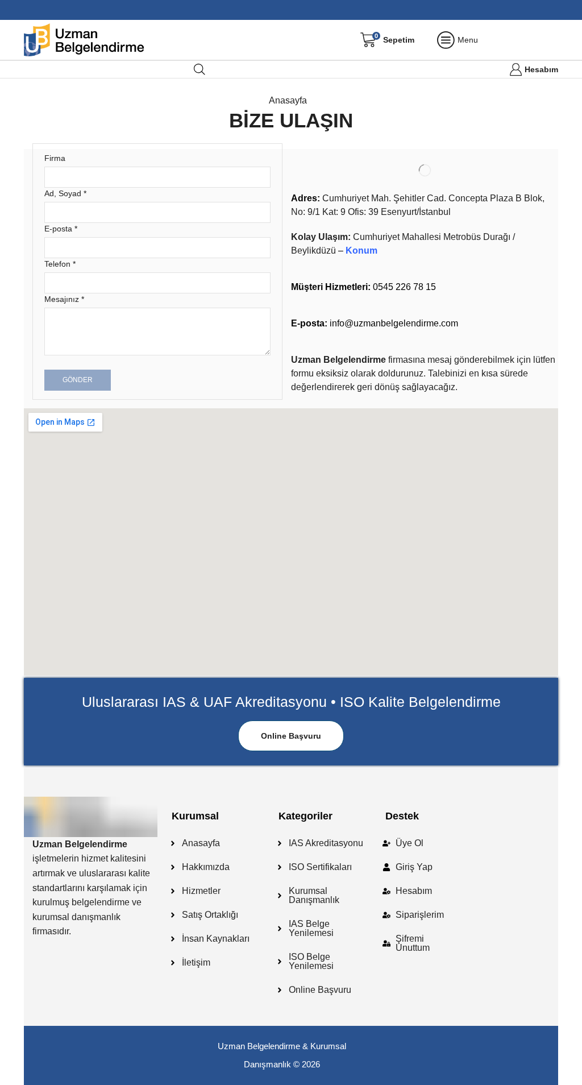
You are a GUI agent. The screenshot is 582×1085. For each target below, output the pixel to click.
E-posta (60, 228)
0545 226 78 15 (363, 287)
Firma (54, 158)
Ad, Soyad (65, 193)
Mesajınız (64, 299)
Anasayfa (288, 100)
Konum (361, 250)
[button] (291, 735)
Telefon (60, 263)
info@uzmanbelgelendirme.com (374, 323)
